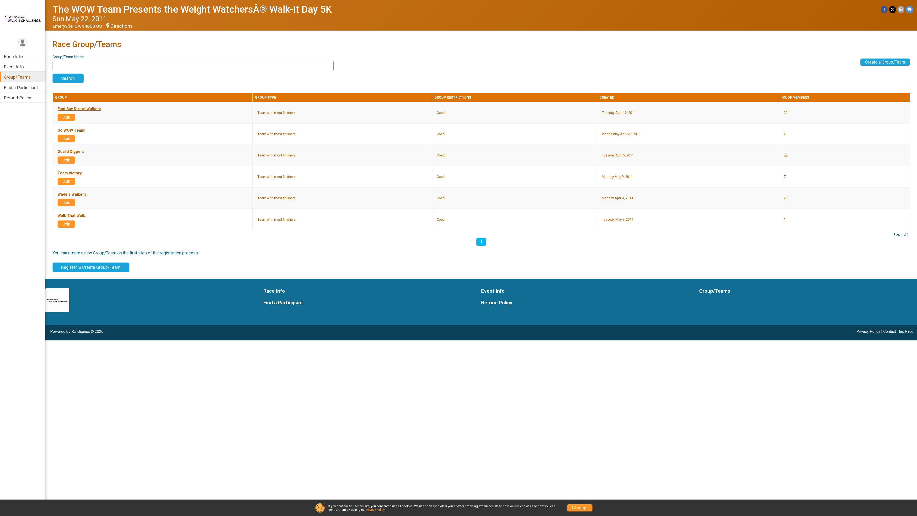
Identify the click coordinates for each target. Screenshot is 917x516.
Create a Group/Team (885, 62)
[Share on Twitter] (892, 9)
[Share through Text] (909, 9)
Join (66, 117)
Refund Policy (17, 97)
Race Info (13, 56)
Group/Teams (17, 77)
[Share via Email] (900, 9)
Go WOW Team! (71, 130)
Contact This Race (898, 331)
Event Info (14, 66)
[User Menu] (22, 42)
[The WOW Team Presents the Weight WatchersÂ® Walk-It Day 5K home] (23, 18)
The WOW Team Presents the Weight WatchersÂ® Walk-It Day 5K (192, 9)
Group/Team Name (68, 57)
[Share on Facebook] (884, 9)
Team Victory (70, 173)
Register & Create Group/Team (91, 267)
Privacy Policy (868, 331)
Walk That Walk (71, 216)
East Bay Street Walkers (79, 109)
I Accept (580, 507)
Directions (121, 26)
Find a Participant (21, 87)
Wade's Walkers (72, 194)
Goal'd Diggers (71, 152)
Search (68, 78)
